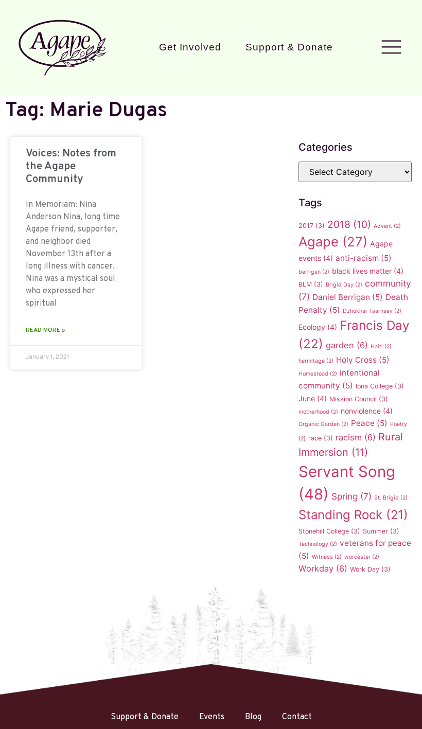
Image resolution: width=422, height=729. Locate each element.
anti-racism (364, 258)
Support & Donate (289, 47)
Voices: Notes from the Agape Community (71, 166)
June (312, 398)
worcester (361, 557)
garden (347, 345)
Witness (327, 557)
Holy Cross (363, 360)
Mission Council (358, 399)
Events (211, 717)
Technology (317, 544)
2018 (349, 224)
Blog (253, 717)
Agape (332, 242)
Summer (381, 531)
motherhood (318, 411)
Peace (369, 423)
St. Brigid (391, 497)
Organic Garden (323, 424)
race (320, 438)
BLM (310, 284)
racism (356, 437)
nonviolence (367, 410)
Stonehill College (329, 531)
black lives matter (367, 270)
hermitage (315, 361)
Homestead (317, 373)
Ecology (317, 327)
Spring (351, 496)
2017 (311, 225)
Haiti (381, 346)
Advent (387, 226)
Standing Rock (353, 514)
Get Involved (190, 47)
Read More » (45, 330)
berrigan (313, 272)
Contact (297, 717)
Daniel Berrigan (347, 297)
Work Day (370, 569)
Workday (322, 568)
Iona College (380, 386)
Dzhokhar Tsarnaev (372, 311)
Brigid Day (344, 284)
